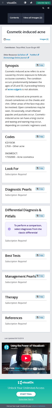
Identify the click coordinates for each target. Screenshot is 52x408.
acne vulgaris (15, 89)
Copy (41, 65)
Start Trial (26, 394)
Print (8, 40)
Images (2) (44, 39)
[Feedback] (32, 2)
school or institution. (38, 406)
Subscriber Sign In (43, 3)
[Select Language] (26, 2)
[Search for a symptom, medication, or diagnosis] (43, 8)
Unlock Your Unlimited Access (26, 388)
